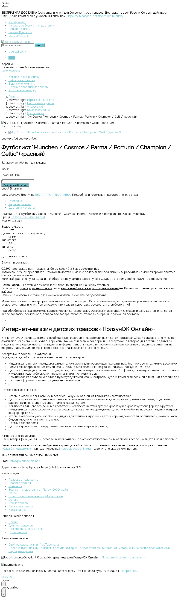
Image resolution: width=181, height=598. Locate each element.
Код (4, 220)
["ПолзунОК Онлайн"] (16, 41)
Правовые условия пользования (123, 557)
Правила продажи (20, 483)
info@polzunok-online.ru (75, 448)
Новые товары (18, 503)
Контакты (20, 32)
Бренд (5, 217)
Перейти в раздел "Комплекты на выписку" (95, 16)
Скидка (13, 499)
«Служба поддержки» (16, 448)
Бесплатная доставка (31, 25)
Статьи (19, 35)
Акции (17, 22)
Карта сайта (17, 509)
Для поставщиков (20, 525)
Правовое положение (23, 479)
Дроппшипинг (17, 532)
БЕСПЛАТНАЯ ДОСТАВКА (53, 194)
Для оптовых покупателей (26, 529)
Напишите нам (18, 29)
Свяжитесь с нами (20, 506)
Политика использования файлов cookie (35, 496)
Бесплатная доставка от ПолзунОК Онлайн (38, 489)
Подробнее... (129, 571)
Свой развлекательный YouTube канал (34, 544)
